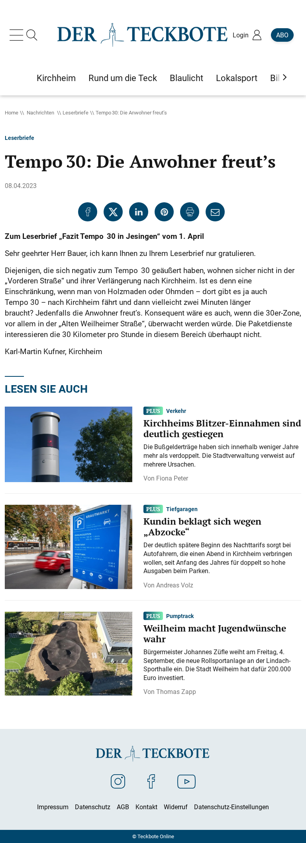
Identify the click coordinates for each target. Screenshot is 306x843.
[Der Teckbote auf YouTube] (186, 781)
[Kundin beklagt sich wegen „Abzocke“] (68, 546)
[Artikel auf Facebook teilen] (87, 211)
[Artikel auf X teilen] (113, 211)
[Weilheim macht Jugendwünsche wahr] (68, 653)
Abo (282, 35)
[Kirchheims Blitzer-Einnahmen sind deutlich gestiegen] (68, 443)
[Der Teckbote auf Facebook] (151, 781)
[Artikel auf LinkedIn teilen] (138, 211)
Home (11, 112)
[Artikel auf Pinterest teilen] (164, 211)
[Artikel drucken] (189, 211)
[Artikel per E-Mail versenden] (215, 211)
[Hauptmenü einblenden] (18, 35)
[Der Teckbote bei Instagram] (118, 781)
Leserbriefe (75, 112)
